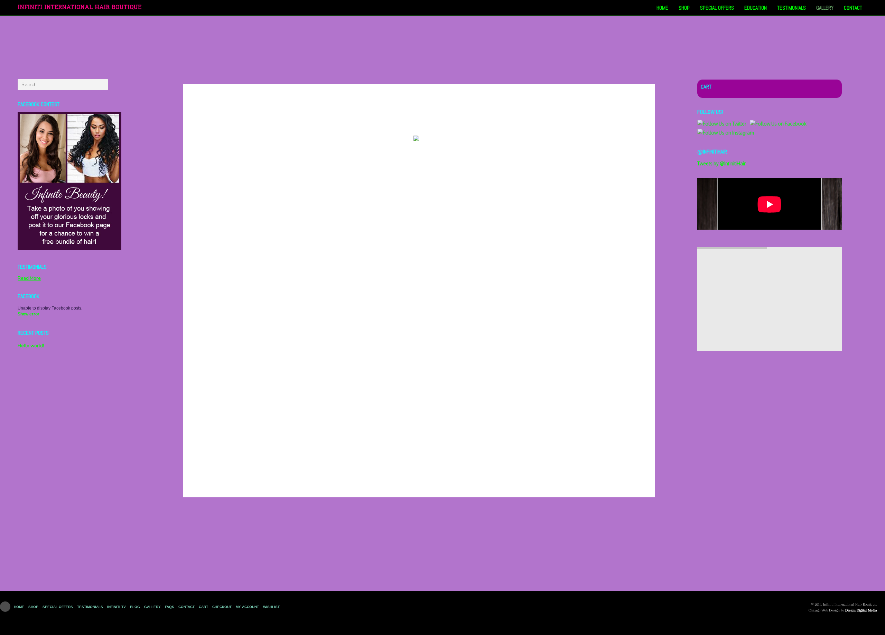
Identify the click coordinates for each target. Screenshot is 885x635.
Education (755, 7)
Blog (135, 607)
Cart (203, 607)
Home (662, 7)
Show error (28, 314)
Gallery (824, 7)
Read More (29, 278)
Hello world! (31, 345)
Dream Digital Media (861, 610)
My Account (247, 607)
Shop (684, 7)
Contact (853, 7)
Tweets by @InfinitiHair (721, 163)
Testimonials (791, 7)
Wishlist (271, 607)
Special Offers (717, 7)
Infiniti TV (116, 607)
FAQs (169, 607)
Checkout (222, 607)
